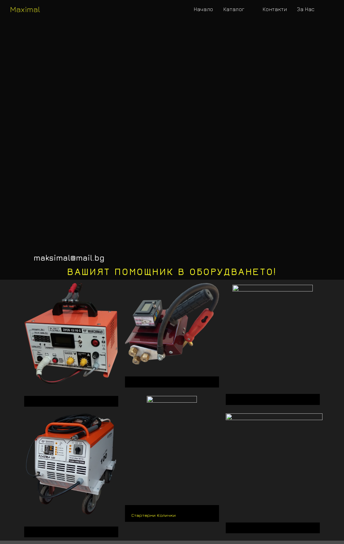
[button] (71, 400)
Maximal (25, 9)
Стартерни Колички (153, 515)
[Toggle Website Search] (327, 9)
